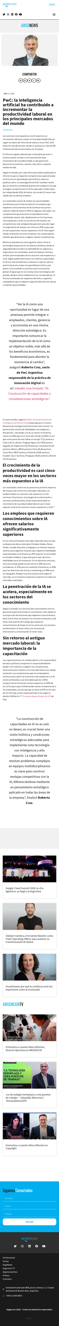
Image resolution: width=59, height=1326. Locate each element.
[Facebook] (16, 14)
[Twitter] (4, 14)
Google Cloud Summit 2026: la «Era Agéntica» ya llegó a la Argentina (24, 890)
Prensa (6, 1275)
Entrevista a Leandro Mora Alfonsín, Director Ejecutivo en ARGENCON (25, 1048)
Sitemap (29, 1318)
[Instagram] (8, 14)
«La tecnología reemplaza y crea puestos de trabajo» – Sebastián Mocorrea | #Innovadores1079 (28, 1097)
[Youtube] (20, 14)
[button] (54, 14)
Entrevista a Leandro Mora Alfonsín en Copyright (27, 1147)
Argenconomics (10, 1271)
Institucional (9, 1257)
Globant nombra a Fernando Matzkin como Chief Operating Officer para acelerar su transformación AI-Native (29, 939)
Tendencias (8, 129)
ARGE (29, 25)
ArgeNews (7, 1264)
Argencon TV (9, 1268)
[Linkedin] (12, 14)
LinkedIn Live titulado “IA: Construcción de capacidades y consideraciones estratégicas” (29, 393)
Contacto (7, 1279)
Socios (6, 1261)
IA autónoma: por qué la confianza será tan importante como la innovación (29, 988)
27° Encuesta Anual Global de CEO (35, 696)
